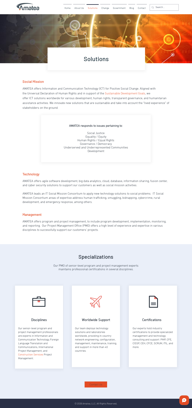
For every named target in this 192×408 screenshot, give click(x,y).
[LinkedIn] (184, 7)
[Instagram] (180, 7)
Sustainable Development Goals (125, 93)
